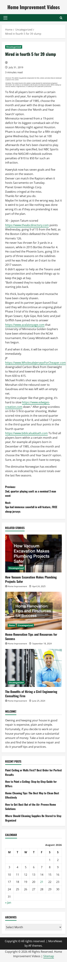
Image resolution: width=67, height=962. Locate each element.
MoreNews (55, 941)
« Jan (8, 902)
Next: (31, 507)
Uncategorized (13, 46)
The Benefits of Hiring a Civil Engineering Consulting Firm (31, 693)
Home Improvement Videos (33, 7)
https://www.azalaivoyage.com (24, 325)
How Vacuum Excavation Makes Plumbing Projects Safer (31, 579)
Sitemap (48, 956)
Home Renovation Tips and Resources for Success (31, 636)
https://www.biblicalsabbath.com (26, 433)
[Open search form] (61, 17)
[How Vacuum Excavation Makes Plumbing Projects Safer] (33, 553)
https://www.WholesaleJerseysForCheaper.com (35, 363)
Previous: (30, 491)
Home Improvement (17, 586)
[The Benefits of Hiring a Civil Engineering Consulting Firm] (33, 668)
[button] (5, 17)
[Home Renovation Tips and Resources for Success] (33, 611)
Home (12, 625)
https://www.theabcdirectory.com (27, 225)
